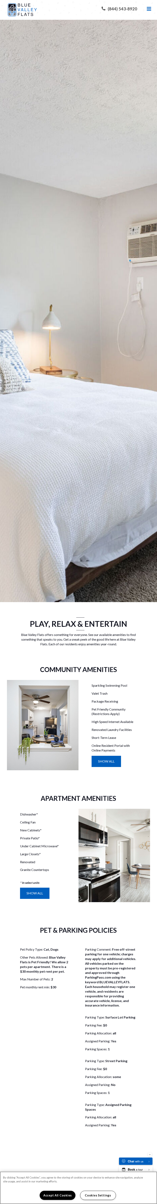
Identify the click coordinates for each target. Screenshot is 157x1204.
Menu (148, 8)
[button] (119, 9)
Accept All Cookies (57, 1195)
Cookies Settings (98, 1195)
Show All (106, 761)
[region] (78, 1188)
